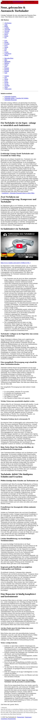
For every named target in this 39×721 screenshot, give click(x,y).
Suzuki (6, 82)
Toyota (6, 84)
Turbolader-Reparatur (10, 100)
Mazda (6, 55)
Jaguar (6, 47)
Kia (5, 50)
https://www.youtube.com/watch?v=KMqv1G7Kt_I (15, 263)
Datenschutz (20, 717)
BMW (6, 26)
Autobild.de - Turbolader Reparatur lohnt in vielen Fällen (18, 193)
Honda (6, 42)
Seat (5, 77)
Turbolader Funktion (10, 96)
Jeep (5, 48)
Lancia (6, 52)
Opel (5, 66)
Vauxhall (6, 85)
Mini (5, 60)
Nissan (6, 64)
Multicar (6, 63)
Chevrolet (7, 29)
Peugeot (6, 68)
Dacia (6, 34)
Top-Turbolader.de (18, 1)
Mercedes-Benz (8, 58)
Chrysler (6, 31)
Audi (5, 24)
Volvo (6, 87)
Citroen (6, 32)
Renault (6, 71)
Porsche (6, 69)
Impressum (28, 717)
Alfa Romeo (7, 23)
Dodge (6, 36)
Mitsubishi (7, 61)
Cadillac (6, 28)
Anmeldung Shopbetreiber (8, 718)
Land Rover (7, 53)
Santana (6, 76)
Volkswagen (7, 89)
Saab (5, 73)
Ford (5, 40)
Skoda (6, 79)
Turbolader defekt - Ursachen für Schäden (16, 98)
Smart (6, 80)
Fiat (5, 37)
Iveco (6, 45)
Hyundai (6, 44)
